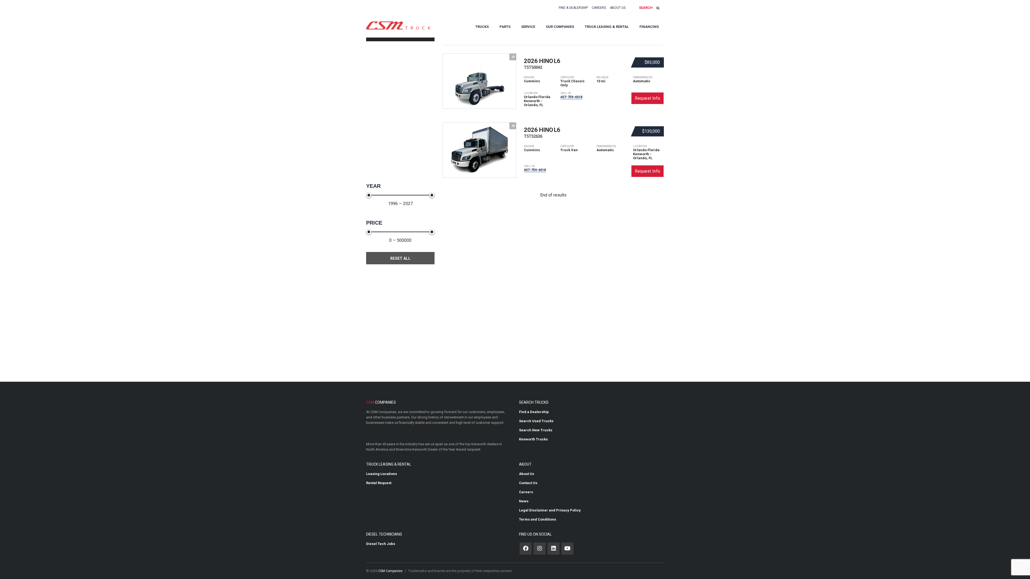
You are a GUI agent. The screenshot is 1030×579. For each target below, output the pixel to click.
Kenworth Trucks (533, 439)
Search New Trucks (535, 430)
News (523, 501)
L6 (542, 64)
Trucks (482, 27)
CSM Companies (390, 571)
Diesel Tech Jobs (380, 544)
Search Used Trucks (536, 421)
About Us (618, 8)
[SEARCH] (657, 8)
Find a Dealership (573, 8)
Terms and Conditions (537, 519)
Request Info (647, 98)
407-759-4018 (571, 97)
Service (528, 27)
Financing (649, 27)
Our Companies (560, 27)
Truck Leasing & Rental (607, 27)
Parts (504, 27)
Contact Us (528, 483)
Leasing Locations (381, 474)
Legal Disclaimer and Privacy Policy (550, 510)
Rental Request (378, 483)
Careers (599, 8)
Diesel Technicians (384, 534)
